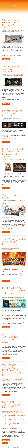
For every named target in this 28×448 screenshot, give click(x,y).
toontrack (18, 31)
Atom (19, 15)
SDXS (15, 318)
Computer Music (18, 247)
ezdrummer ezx (10, 411)
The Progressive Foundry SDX (13, 225)
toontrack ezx (10, 249)
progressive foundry (17, 202)
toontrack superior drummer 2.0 (9, 426)
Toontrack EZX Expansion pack (11, 269)
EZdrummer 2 (8, 346)
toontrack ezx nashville (7, 419)
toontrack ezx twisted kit (7, 423)
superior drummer (6, 75)
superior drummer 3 (11, 31)
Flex (17, 447)
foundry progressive (8, 202)
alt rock (5, 160)
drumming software (11, 248)
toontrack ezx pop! (6, 420)
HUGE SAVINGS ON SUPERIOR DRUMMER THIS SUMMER (13, 290)
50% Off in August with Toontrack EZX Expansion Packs (13, 241)
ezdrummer (4, 119)
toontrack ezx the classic (20, 422)
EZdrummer (10, 385)
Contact (12, 6)
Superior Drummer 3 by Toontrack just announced (13, 69)
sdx (22, 202)
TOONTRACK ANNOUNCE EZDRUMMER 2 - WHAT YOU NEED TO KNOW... (13, 370)
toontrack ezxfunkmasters (7, 424)
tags (17, 15)
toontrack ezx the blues (9, 422)
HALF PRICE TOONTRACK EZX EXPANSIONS (11, 404)
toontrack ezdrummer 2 (7, 380)
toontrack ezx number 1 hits (18, 419)
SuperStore (19, 6)
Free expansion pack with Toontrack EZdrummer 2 (12, 113)
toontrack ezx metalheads (20, 418)
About (7, 6)
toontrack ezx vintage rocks (19, 423)
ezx (17, 248)
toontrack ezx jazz (8, 416)
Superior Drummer (6, 322)
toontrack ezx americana (19, 412)
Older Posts (5, 443)
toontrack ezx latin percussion (18, 416)
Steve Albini (15, 160)
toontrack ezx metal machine (8, 418)
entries (18, 74)
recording (20, 248)
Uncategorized (21, 30)
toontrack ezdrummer (16, 341)
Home (8, 15)
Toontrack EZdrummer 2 (8, 135)
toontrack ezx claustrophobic (8, 414)
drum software (5, 379)
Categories (12, 15)
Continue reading (6, 59)
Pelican (13, 447)
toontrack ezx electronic (11, 415)
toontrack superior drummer (18, 297)
